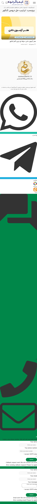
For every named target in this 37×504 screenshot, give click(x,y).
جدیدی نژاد (31, 44)
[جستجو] (3, 2)
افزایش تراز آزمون (29, 37)
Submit (31, 459)
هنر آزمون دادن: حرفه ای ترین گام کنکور (23, 41)
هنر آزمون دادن (19, 37)
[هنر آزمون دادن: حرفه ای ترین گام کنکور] (18, 27)
